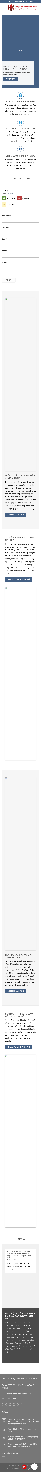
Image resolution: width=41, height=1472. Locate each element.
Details (4, 262)
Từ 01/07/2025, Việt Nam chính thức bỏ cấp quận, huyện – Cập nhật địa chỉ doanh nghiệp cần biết (23, 1421)
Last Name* (6, 227)
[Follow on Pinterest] (20, 1404)
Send (8, 280)
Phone (4, 250)
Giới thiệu (12, 1465)
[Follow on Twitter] (12, 1404)
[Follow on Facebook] (4, 1404)
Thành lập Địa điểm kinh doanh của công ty (22, 1430)
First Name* (6, 215)
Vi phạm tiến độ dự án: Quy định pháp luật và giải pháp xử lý (23, 1438)
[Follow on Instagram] (8, 1404)
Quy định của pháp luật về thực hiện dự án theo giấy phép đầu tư (22, 1445)
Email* (4, 239)
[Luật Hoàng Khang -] (22, 7)
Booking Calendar (9, 193)
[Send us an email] (16, 1404)
